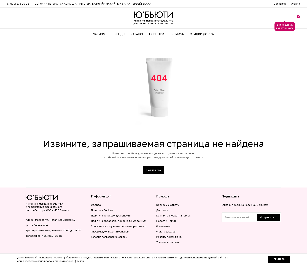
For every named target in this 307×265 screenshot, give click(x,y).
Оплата (295, 3)
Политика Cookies (102, 210)
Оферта (96, 204)
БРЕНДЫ (118, 34)
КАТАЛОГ (137, 34)
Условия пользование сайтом (109, 236)
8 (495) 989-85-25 (50, 235)
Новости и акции (166, 220)
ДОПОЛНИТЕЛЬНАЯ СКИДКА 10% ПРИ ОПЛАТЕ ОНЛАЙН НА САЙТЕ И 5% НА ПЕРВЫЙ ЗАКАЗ (93, 3)
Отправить (267, 217)
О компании (163, 226)
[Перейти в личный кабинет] (285, 18)
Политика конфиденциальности (111, 215)
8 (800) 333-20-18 (18, 3)
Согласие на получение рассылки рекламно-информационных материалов (119, 229)
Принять (279, 259)
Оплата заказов (166, 231)
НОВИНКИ (156, 34)
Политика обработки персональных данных (118, 220)
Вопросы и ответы (167, 204)
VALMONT (100, 34)
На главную (153, 170)
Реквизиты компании (169, 236)
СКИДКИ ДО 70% (202, 34)
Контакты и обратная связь (173, 215)
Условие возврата (167, 242)
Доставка (280, 3)
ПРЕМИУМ (177, 34)
